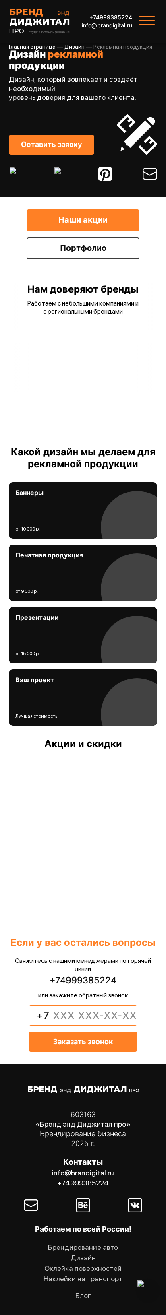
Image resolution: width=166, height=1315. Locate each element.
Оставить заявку (51, 144)
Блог (83, 1295)
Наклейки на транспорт (83, 1278)
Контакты (83, 1162)
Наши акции (83, 220)
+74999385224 (110, 17)
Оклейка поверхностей (83, 1268)
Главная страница (32, 46)
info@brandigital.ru (107, 25)
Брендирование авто (83, 1247)
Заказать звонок (83, 1041)
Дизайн (74, 46)
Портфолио (83, 248)
